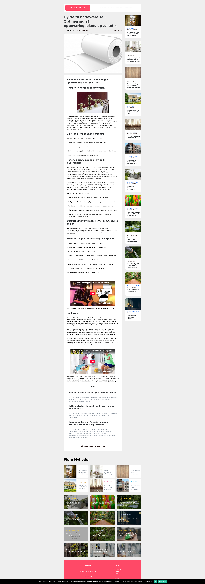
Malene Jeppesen (131, 81)
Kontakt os (127, 8)
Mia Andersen (130, 107)
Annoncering (104, 8)
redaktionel (118, 30)
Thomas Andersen (132, 29)
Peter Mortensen (82, 30)
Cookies (119, 8)
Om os (112, 8)
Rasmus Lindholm (131, 55)
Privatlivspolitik (162, 581)
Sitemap (116, 578)
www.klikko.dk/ (89, 579)
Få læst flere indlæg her (93, 446)
